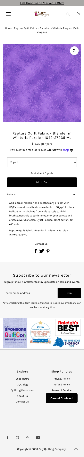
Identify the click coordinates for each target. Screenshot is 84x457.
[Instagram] (17, 438)
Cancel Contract (61, 398)
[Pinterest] (27, 438)
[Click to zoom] (74, 50)
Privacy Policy (62, 378)
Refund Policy (62, 384)
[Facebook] (7, 438)
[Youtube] (38, 438)
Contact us (41, 244)
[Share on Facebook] (36, 252)
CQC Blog (22, 384)
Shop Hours (22, 378)
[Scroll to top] (76, 449)
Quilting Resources (22, 390)
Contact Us (22, 401)
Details (11, 194)
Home (8, 28)
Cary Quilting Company (52, 449)
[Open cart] (78, 14)
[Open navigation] (12, 14)
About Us (22, 395)
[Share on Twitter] (42, 252)
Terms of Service (61, 390)
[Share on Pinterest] (48, 252)
